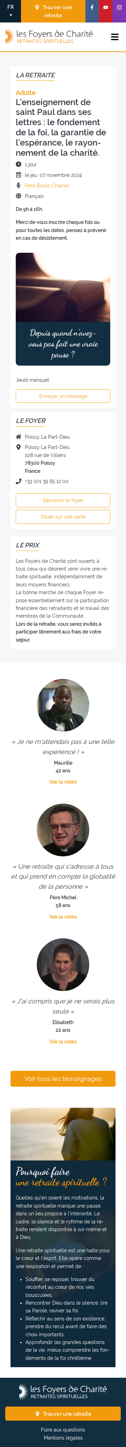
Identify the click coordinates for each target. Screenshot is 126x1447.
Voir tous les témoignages (63, 1078)
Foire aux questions (63, 1430)
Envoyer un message (63, 396)
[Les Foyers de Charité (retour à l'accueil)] (49, 37)
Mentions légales (63, 1438)
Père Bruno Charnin (47, 185)
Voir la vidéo (63, 782)
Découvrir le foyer (63, 500)
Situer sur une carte (63, 517)
